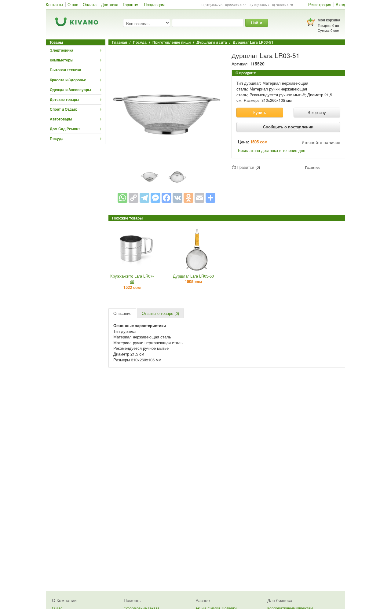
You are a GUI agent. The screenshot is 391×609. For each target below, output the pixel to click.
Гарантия (131, 4)
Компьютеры (61, 60)
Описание (122, 313)
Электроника (61, 50)
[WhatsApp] (122, 198)
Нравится (245, 167)
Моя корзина (329, 20)
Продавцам (154, 4)
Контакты (54, 4)
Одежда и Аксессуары (70, 89)
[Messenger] (155, 198)
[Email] (199, 198)
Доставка (109, 4)
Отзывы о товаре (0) (160, 313)
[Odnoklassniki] (188, 198)
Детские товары (64, 99)
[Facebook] (166, 198)
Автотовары (61, 119)
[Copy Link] (133, 198)
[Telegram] (144, 198)
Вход (340, 4)
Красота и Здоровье (68, 80)
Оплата (90, 4)
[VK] (177, 198)
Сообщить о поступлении (288, 127)
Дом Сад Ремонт (65, 128)
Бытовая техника (65, 69)
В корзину (317, 112)
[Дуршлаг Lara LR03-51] (166, 107)
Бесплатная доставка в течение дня (271, 150)
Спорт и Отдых (63, 109)
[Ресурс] (210, 198)
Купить (259, 112)
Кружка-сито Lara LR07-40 (132, 279)
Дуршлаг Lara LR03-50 (193, 276)
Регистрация (319, 4)
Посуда (57, 138)
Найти (256, 22)
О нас (73, 4)
